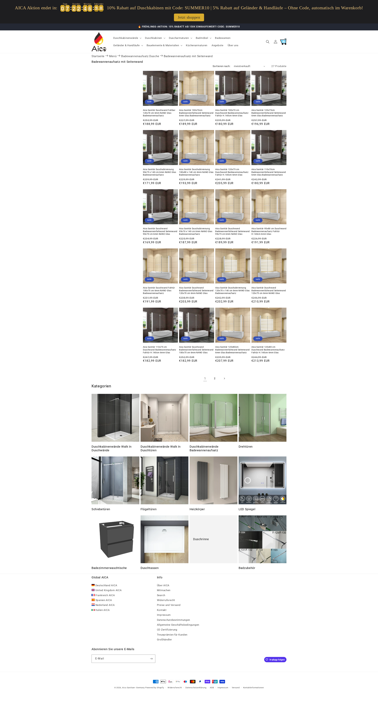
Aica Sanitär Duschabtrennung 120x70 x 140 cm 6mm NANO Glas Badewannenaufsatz (232, 290)
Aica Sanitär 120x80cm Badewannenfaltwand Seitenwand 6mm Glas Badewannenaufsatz (232, 350)
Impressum (164, 614)
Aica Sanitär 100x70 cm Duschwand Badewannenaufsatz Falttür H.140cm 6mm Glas (232, 113)
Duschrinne (201, 539)
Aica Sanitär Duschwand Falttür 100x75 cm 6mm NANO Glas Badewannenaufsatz (159, 290)
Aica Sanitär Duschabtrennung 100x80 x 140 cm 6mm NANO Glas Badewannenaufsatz (196, 172)
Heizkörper (197, 509)
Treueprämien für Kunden (172, 634)
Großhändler (164, 639)
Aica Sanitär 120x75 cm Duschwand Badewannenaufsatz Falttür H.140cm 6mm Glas (232, 172)
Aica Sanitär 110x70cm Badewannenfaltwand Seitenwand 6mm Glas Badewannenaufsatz (268, 172)
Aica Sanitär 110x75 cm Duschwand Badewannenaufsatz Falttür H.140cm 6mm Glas (159, 350)
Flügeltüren (149, 509)
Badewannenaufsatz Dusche (140, 56)
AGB (212, 687)
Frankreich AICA (105, 595)
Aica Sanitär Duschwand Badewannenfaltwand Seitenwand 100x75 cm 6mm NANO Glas (196, 350)
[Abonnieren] (151, 659)
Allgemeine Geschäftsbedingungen (178, 624)
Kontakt (162, 609)
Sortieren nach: (221, 66)
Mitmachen (163, 590)
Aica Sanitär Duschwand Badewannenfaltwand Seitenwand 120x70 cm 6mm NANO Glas (196, 290)
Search (161, 595)
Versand (236, 687)
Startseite (98, 56)
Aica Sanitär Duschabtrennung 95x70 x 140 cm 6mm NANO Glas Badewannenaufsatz (195, 231)
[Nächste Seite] (224, 378)
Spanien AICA (103, 599)
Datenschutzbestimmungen (173, 619)
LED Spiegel (247, 509)
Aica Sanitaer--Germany (133, 687)
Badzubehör (247, 568)
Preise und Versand (169, 604)
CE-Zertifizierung (167, 629)
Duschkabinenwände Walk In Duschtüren (161, 448)
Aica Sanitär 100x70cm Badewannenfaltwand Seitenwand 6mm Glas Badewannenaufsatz (196, 113)
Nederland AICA (105, 604)
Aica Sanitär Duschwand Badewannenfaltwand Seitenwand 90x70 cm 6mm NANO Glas (160, 231)
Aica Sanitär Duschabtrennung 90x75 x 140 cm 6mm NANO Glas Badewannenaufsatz (159, 172)
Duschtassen (150, 568)
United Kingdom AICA (108, 590)
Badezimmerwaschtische (109, 568)
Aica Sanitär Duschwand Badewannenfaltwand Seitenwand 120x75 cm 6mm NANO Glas (268, 290)
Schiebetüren (101, 509)
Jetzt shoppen (189, 17)
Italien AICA (102, 609)
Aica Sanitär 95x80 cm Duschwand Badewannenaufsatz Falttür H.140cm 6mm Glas (268, 231)
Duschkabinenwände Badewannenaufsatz (204, 448)
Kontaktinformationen (253, 687)
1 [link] (205, 378)
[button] (127, 38)
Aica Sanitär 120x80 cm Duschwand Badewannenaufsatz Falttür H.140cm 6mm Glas (268, 350)
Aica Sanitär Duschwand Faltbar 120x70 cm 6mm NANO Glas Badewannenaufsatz (159, 113)
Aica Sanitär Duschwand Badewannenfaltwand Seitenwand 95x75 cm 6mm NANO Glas (232, 231)
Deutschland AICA (106, 585)
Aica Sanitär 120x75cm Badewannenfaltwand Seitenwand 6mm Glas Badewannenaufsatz (268, 113)
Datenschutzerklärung (195, 687)
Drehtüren (246, 446)
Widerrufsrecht (166, 599)
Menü (113, 56)
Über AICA (163, 585)
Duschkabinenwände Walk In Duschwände (112, 448)
